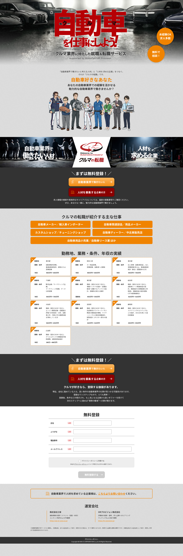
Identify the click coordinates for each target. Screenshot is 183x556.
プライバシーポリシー (81, 464)
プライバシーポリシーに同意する (92, 461)
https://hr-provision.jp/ (106, 521)
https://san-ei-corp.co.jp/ (59, 521)
